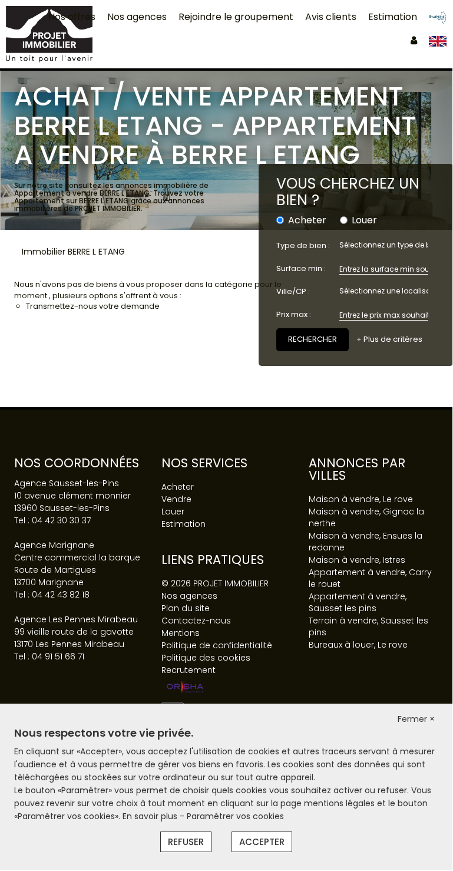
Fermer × (416, 719)
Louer (364, 220)
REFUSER (186, 842)
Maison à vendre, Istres (357, 560)
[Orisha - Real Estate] (185, 688)
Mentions (180, 633)
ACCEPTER (262, 842)
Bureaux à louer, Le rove (358, 645)
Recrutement (188, 670)
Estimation (392, 17)
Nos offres (71, 17)
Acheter (307, 220)
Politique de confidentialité (216, 645)
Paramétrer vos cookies (235, 816)
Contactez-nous (196, 620)
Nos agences (137, 17)
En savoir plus (151, 816)
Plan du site (185, 608)
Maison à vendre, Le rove (361, 499)
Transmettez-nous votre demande (93, 306)
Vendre (176, 499)
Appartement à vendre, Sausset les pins (357, 602)
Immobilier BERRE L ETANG (73, 252)
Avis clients (330, 17)
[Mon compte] (414, 40)
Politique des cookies (205, 658)
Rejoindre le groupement (235, 17)
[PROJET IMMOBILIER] (49, 33)
